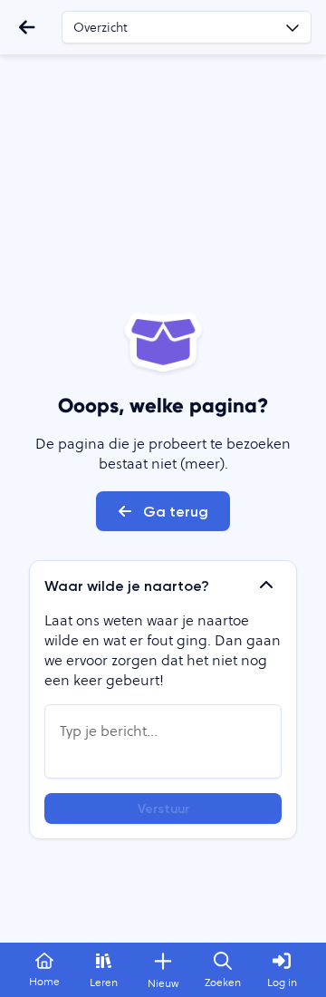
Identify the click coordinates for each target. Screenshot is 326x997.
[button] (163, 585)
